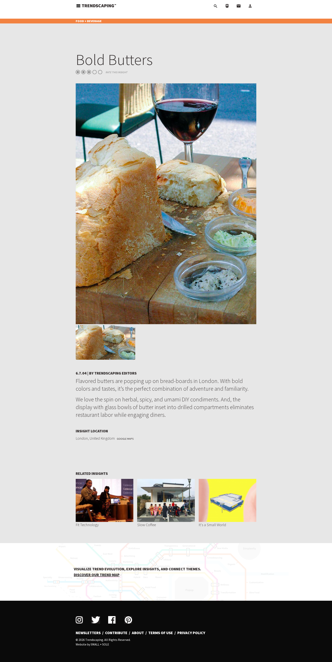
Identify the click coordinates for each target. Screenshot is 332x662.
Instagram (79, 620)
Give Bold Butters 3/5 (89, 72)
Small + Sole (100, 644)
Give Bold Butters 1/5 (78, 72)
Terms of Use (160, 632)
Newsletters (88, 632)
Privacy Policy (191, 632)
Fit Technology (87, 524)
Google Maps (125, 438)
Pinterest (128, 620)
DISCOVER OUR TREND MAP (97, 574)
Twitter (95, 620)
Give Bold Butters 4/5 (94, 72)
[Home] (99, 5)
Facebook (112, 620)
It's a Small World (212, 524)
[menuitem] (90, 632)
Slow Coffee (146, 524)
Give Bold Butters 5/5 (100, 72)
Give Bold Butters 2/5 (83, 72)
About (138, 632)
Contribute (116, 632)
